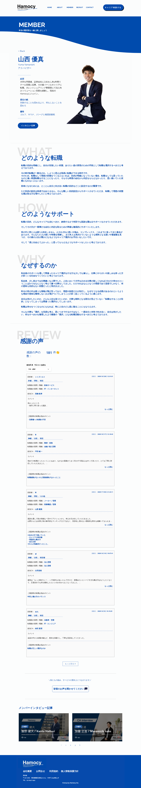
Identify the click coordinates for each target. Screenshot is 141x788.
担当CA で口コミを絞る (36, 365)
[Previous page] (61, 745)
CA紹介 (25, 726)
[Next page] (80, 745)
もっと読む (109, 409)
